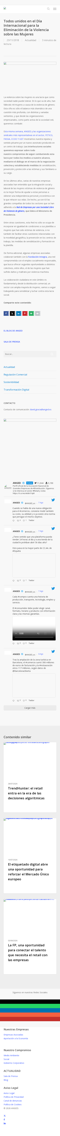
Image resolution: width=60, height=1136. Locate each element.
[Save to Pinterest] (25, 313)
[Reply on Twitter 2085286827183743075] (14, 701)
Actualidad (30, 40)
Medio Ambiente (11, 1055)
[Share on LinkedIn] (18, 313)
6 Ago (41, 654)
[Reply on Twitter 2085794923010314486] (14, 521)
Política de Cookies (13, 1104)
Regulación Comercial (15, 374)
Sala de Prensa (11, 1076)
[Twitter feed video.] (34, 628)
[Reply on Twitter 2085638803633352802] (14, 644)
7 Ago (41, 502)
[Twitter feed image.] (34, 565)
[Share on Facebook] (6, 313)
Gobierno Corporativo (14, 1063)
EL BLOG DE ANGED (13, 330)
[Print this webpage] (37, 313)
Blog (6, 1080)
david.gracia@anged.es (40, 409)
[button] (54, 8)
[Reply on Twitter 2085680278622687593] (14, 581)
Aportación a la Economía (16, 1038)
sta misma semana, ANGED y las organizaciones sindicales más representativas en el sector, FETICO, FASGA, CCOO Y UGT (28, 135)
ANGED (16, 502)
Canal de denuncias (13, 1100)
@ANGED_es (30, 503)
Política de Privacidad (14, 1097)
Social (6, 1059)
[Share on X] (12, 313)
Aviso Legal (9, 1093)
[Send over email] (31, 313)
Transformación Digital (16, 389)
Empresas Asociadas (13, 1034)
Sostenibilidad (11, 382)
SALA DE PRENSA (12, 341)
